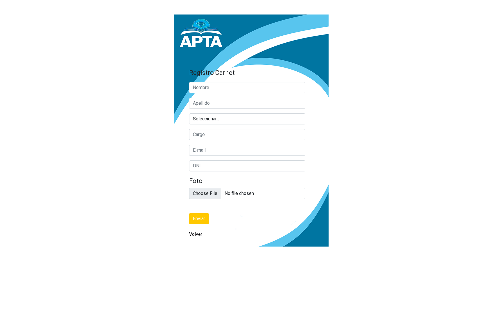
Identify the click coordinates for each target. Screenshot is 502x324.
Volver (195, 234)
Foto (195, 180)
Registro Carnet (212, 72)
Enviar (199, 218)
